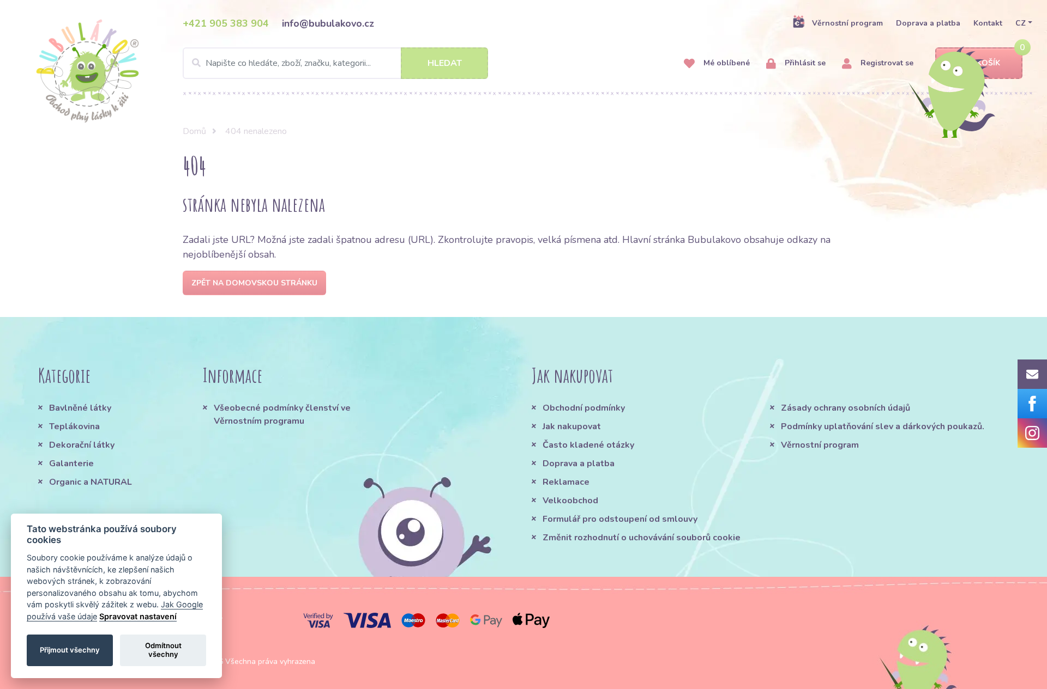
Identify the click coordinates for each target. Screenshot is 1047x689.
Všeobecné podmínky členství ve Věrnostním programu (282, 414)
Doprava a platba (928, 23)
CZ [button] (1020, 23)
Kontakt (987, 23)
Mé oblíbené (725, 63)
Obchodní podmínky (584, 408)
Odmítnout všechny (163, 649)
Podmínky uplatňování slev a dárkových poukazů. (882, 426)
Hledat (445, 63)
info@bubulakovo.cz (328, 23)
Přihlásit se (804, 63)
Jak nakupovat (572, 426)
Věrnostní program (847, 23)
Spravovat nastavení (138, 616)
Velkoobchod (570, 501)
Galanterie (71, 464)
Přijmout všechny (70, 649)
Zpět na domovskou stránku (254, 283)
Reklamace (566, 482)
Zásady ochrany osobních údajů (845, 408)
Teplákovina (74, 426)
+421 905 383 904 (226, 23)
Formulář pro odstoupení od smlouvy (620, 519)
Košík (988, 63)
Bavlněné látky (80, 408)
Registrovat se (885, 63)
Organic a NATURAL (90, 482)
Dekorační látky (82, 445)
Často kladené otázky (588, 445)
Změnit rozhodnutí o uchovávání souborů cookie (642, 538)
